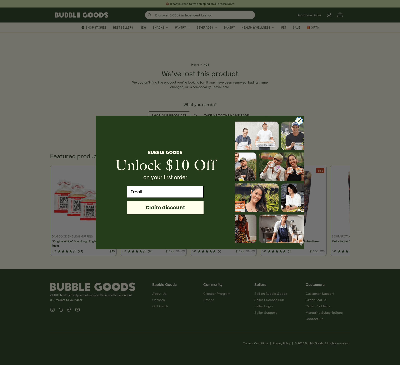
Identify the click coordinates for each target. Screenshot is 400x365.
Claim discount (165, 207)
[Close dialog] (299, 121)
